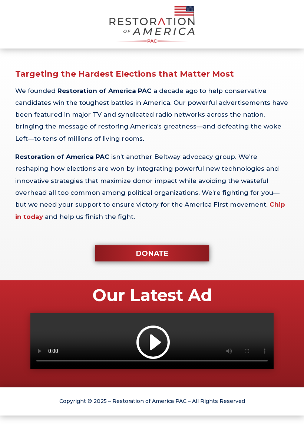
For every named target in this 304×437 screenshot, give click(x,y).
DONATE (152, 253)
